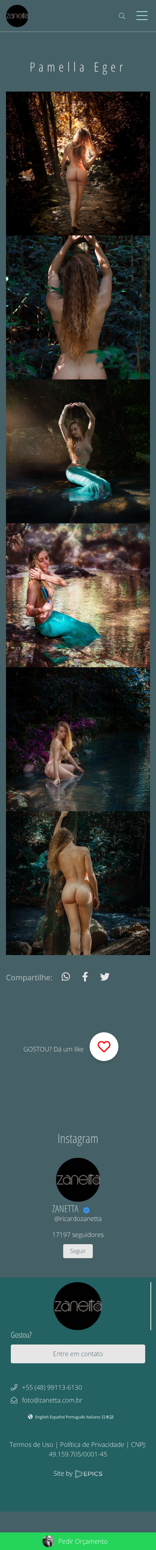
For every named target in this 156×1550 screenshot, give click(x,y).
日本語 (108, 1417)
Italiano (94, 1417)
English (42, 1417)
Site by (64, 1473)
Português (76, 1417)
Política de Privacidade (92, 1444)
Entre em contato (78, 1353)
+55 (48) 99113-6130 (52, 1387)
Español (58, 1417)
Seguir (78, 1251)
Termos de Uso (31, 1444)
